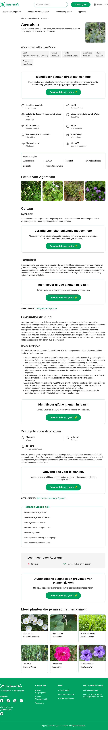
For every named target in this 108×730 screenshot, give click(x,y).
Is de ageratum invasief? (34, 522)
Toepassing (39, 703)
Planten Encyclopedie (30, 18)
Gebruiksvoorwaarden (66, 694)
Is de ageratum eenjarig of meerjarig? (40, 538)
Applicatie (82, 12)
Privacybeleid (63, 690)
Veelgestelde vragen (90, 690)
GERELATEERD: (39, 308)
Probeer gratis (81, 4)
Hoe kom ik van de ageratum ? (37, 528)
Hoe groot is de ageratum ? (35, 512)
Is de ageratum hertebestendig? (37, 543)
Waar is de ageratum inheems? (37, 517)
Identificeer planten (64, 12)
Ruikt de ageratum (32, 533)
